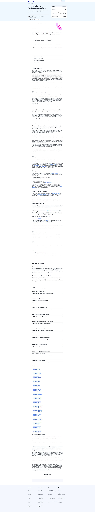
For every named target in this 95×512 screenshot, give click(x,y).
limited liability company (48, 182)
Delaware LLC (29, 493)
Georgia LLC (29, 494)
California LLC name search (54, 173)
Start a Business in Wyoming (37, 432)
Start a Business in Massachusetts (37, 394)
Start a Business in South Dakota (37, 420)
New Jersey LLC (30, 505)
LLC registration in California (52, 164)
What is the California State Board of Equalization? (39, 344)
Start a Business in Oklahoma (37, 414)
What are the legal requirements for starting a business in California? (42, 328)
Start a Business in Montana (37, 401)
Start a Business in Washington (37, 428)
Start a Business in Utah (36, 424)
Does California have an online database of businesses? (40, 358)
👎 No (49, 476)
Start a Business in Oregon (36, 415)
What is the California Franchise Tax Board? (38, 360)
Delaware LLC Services (40, 494)
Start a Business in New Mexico (37, 407)
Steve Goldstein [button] (32, 15)
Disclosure (30, 19)
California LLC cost (36, 165)
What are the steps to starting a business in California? (40, 300)
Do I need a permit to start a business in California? (39, 307)
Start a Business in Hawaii (36, 381)
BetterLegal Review (50, 494)
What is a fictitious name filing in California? (38, 346)
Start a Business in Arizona (36, 369)
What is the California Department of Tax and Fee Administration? (41, 362)
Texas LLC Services (40, 490)
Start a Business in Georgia (36, 380)
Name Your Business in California (37, 56)
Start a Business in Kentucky (37, 389)
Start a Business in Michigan (37, 395)
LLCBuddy (34, 88)
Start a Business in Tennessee (37, 422)
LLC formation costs (43, 166)
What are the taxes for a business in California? (39, 291)
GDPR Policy (59, 501)
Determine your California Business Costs (38, 54)
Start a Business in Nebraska (37, 402)
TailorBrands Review (50, 497)
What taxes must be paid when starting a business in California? (41, 323)
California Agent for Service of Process (43, 194)
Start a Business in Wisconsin (37, 431)
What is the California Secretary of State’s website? (39, 316)
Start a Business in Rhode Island (37, 418)
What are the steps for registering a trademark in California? (41, 351)
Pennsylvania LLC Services (41, 501)
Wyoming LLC (29, 502)
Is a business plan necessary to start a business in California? (41, 339)
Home (28, 3)
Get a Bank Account (36, 62)
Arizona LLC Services (40, 502)
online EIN (39, 218)
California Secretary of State (56, 193)
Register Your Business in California (38, 58)
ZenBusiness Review (50, 490)
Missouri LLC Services (40, 505)
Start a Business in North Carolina (37, 410)
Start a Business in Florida (36, 378)
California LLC (29, 490)
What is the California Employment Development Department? (41, 337)
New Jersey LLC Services (41, 506)
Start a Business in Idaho (36, 382)
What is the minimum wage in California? (38, 298)
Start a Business (31, 3)
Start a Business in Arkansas (37, 370)
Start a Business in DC (36, 376)
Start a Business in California (37, 372)
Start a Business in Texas (36, 423)
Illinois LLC (29, 498)
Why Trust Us (33, 19)
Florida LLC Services (40, 493)
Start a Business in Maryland (37, 393)
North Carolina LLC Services (41, 497)
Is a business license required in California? (38, 353)
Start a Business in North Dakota (37, 411)
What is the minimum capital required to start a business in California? (42, 330)
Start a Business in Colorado (37, 373)
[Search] (66, 1)
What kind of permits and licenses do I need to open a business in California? (43, 293)
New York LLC (29, 497)
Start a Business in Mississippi (37, 398)
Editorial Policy (60, 502)
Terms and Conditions (60, 497)
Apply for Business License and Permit (38, 60)
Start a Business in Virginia (36, 427)
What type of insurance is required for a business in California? (41, 332)
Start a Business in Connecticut (37, 374)
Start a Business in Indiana (36, 385)
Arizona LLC (29, 501)
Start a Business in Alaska (36, 368)
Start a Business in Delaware (37, 377)
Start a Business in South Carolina (37, 419)
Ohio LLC (29, 506)
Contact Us (59, 490)
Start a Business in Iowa (36, 386)
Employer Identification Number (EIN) (52, 210)
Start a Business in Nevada (36, 403)
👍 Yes (45, 476)
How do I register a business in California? (38, 295)
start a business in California (47, 32)
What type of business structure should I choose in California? (41, 302)
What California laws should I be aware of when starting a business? (42, 309)
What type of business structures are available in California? (41, 335)
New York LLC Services (40, 498)
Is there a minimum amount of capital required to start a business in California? (43, 305)
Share (39, 19)
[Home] (31, 1)
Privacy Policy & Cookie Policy (61, 498)
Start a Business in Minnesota (37, 397)
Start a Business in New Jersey (37, 406)
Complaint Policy (60, 493)
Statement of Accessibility (61, 494)
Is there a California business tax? (37, 325)
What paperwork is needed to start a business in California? (40, 314)
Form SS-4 (47, 220)
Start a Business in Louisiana (37, 390)
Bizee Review (49, 493)
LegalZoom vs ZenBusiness (51, 498)
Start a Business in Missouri (37, 399)
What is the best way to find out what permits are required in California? (42, 321)
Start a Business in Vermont (37, 426)
